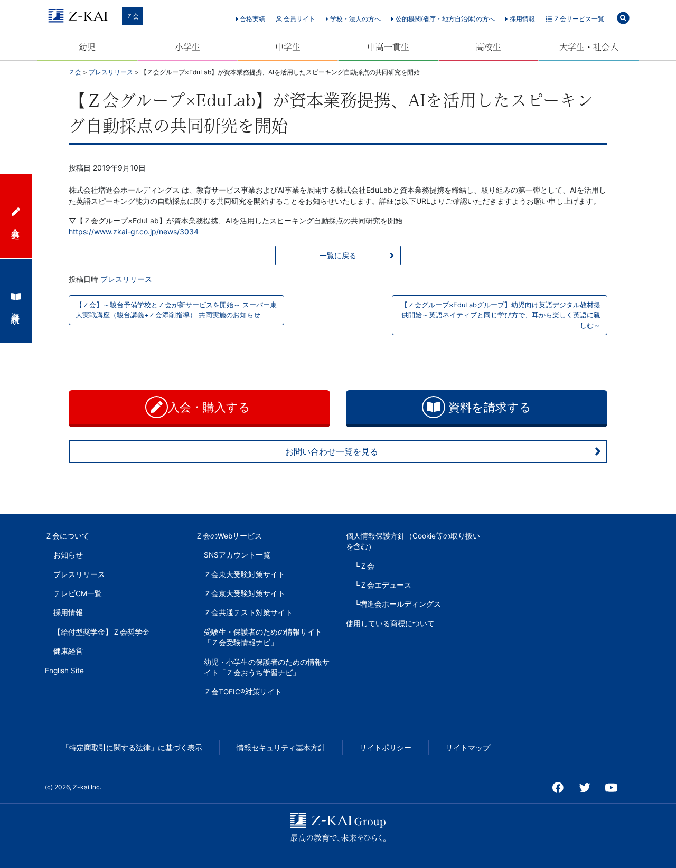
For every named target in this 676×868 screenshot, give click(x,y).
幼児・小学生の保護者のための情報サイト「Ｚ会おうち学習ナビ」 (267, 667)
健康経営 (68, 651)
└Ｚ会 (364, 566)
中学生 (288, 47)
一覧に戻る (338, 255)
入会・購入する (210, 407)
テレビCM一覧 (77, 593)
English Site (64, 670)
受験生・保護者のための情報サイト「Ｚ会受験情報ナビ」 (263, 637)
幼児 (87, 47)
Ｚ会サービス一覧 (578, 19)
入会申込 (16, 223)
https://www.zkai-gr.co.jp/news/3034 (134, 231)
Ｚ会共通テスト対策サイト (248, 612)
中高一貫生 (388, 47)
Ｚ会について (67, 536)
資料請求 (16, 308)
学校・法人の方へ (354, 19)
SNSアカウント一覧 (237, 555)
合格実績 (251, 19)
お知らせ (68, 555)
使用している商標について (390, 623)
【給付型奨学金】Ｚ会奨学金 (101, 632)
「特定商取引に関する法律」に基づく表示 (132, 747)
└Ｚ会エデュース (382, 585)
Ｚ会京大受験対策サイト (244, 593)
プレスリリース (126, 279)
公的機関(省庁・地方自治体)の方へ (444, 19)
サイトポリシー (385, 747)
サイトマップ (468, 747)
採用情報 (521, 19)
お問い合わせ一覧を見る (331, 451)
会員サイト (298, 19)
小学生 (187, 47)
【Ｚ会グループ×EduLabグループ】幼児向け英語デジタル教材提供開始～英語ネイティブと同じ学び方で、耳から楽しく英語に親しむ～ (500, 315)
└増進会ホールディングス (397, 604)
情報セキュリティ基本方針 (281, 747)
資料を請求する (488, 407)
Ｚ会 (132, 16)
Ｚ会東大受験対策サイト (244, 574)
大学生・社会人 (588, 47)
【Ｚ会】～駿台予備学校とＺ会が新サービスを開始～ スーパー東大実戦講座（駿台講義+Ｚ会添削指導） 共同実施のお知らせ (176, 310)
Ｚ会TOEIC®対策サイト (243, 691)
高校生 (488, 47)
